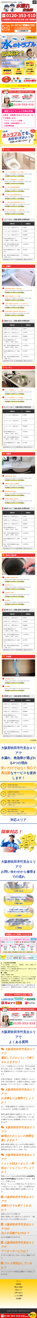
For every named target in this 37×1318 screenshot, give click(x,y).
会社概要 (18, 1298)
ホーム (19, 1281)
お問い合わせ (18, 1292)
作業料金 (18, 1284)
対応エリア (18, 1290)
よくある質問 (18, 1295)
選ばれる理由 (18, 1287)
